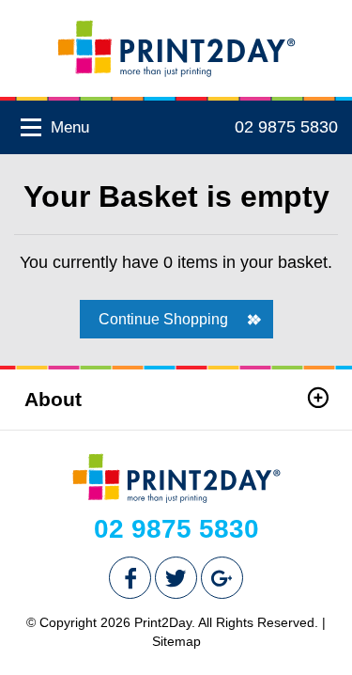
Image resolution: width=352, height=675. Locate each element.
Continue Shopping (163, 319)
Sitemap (176, 642)
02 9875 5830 (286, 127)
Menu (67, 127)
